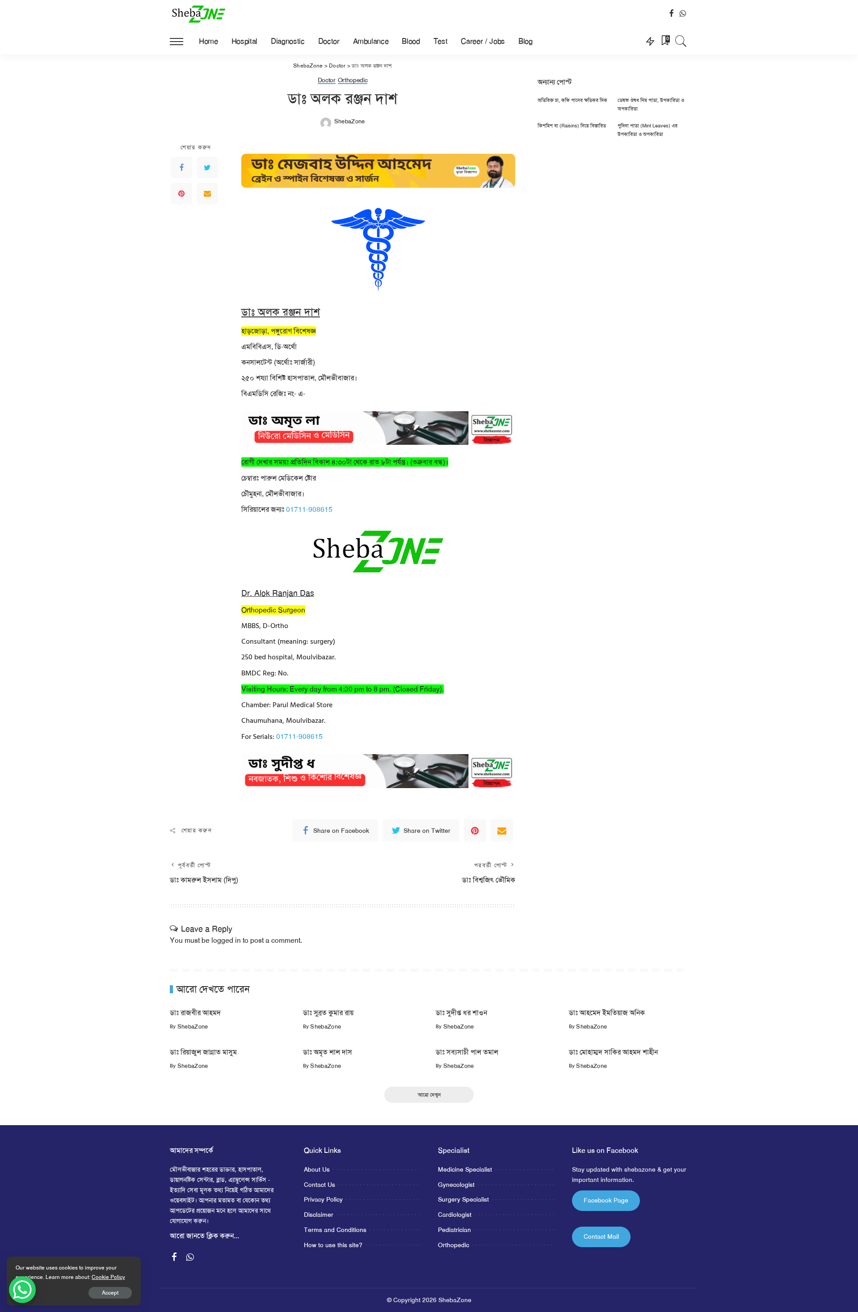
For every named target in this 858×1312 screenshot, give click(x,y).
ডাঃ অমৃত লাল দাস (327, 1052)
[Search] (681, 41)
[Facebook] (181, 167)
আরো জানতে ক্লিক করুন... (204, 1235)
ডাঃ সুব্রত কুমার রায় (328, 1012)
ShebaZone (349, 121)
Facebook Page (606, 1200)
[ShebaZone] (199, 13)
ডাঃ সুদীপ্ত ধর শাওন (461, 1012)
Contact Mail (601, 1236)
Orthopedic (353, 80)
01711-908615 (309, 509)
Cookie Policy (108, 1277)
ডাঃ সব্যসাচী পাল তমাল (467, 1052)
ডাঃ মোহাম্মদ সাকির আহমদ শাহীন (613, 1052)
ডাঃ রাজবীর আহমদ (195, 1012)
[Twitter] (207, 167)
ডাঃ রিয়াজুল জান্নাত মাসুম (203, 1052)
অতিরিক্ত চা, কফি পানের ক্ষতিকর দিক (572, 100)
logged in (226, 940)
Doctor (327, 80)
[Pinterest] (181, 193)
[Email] (207, 193)
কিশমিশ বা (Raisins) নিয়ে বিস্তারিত (572, 125)
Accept (110, 1292)
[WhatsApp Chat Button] (22, 1289)
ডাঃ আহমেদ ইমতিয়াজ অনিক (607, 1012)
